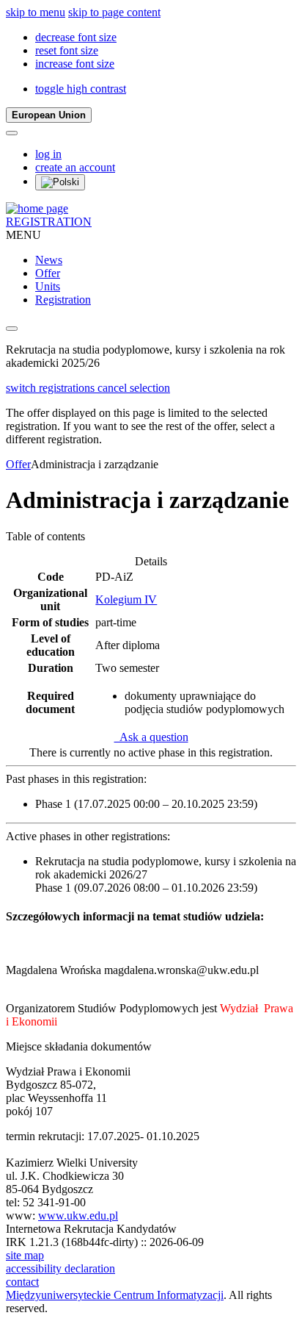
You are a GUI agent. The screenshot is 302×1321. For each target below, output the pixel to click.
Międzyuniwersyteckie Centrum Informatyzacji (115, 1295)
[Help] (12, 133)
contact (22, 1281)
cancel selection (133, 388)
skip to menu (35, 12)
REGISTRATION (49, 221)
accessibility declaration (60, 1268)
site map (25, 1255)
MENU (23, 235)
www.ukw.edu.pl (78, 1215)
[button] (76, 37)
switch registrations (51, 388)
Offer (47, 273)
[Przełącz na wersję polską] (60, 182)
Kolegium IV (126, 599)
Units (47, 286)
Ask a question (151, 737)
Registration (63, 299)
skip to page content (114, 12)
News (48, 260)
